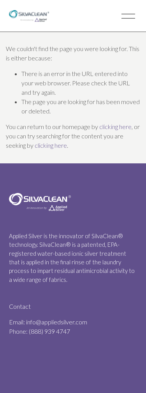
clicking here (115, 126)
